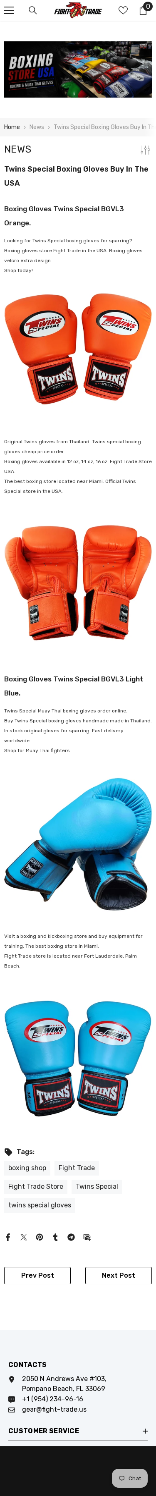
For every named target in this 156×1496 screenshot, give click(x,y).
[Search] (33, 10)
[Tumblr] (55, 1236)
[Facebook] (8, 1236)
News (37, 127)
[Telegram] (71, 1236)
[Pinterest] (39, 1236)
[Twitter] (23, 1236)
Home (12, 127)
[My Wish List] (123, 10)
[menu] (9, 10)
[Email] (87, 1236)
